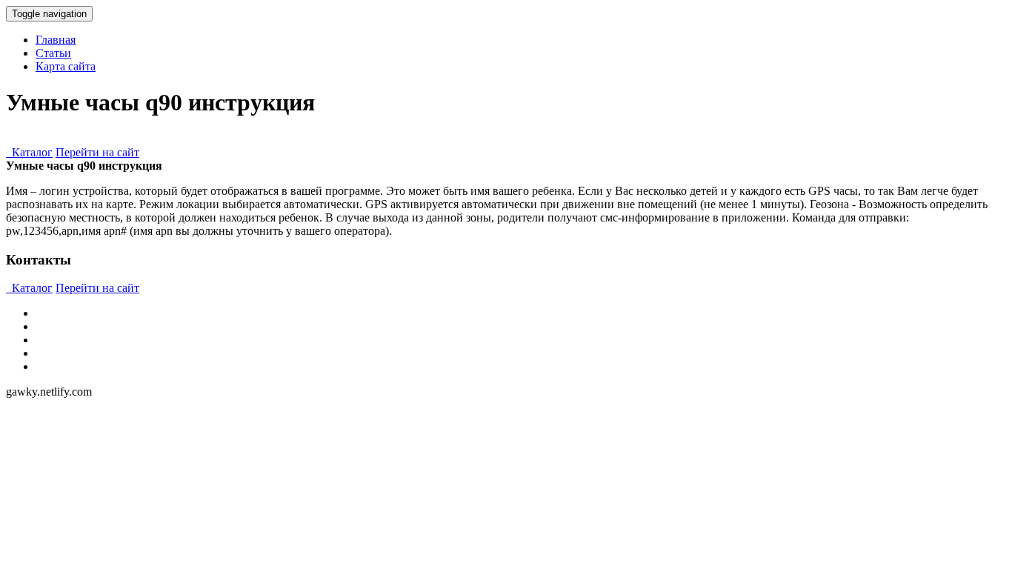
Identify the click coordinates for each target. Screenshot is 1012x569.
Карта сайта (66, 66)
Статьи (53, 53)
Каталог (29, 152)
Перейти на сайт (97, 152)
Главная (56, 39)
